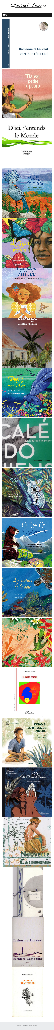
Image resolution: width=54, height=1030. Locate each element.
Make (21, 1025)
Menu (7, 15)
